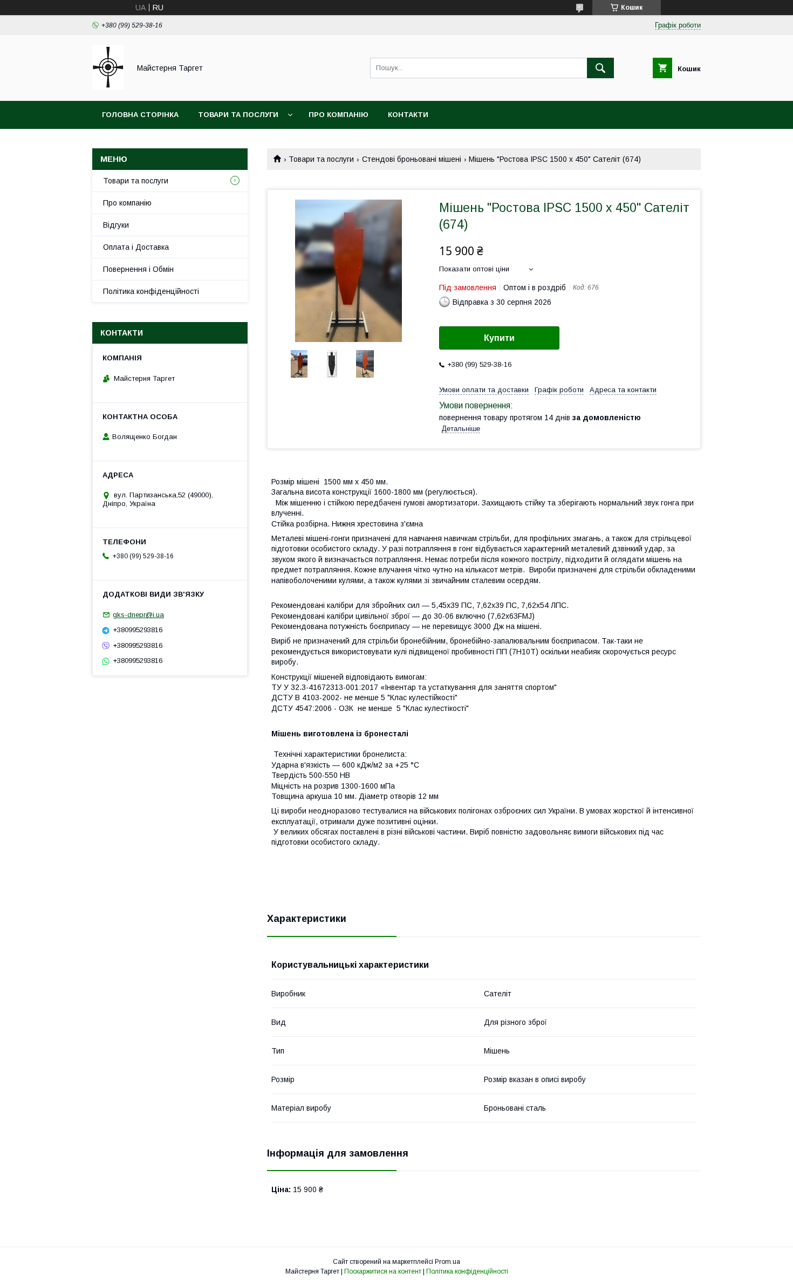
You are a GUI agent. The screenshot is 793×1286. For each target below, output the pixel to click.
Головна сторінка (140, 115)
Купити (499, 338)
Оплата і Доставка (136, 247)
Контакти (408, 115)
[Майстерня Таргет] (108, 87)
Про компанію (338, 115)
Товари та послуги (238, 115)
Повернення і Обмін (138, 269)
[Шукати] (600, 68)
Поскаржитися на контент (382, 1271)
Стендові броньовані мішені (411, 159)
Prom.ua (447, 1262)
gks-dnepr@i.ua (138, 615)
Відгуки (116, 225)
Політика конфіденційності (151, 291)
